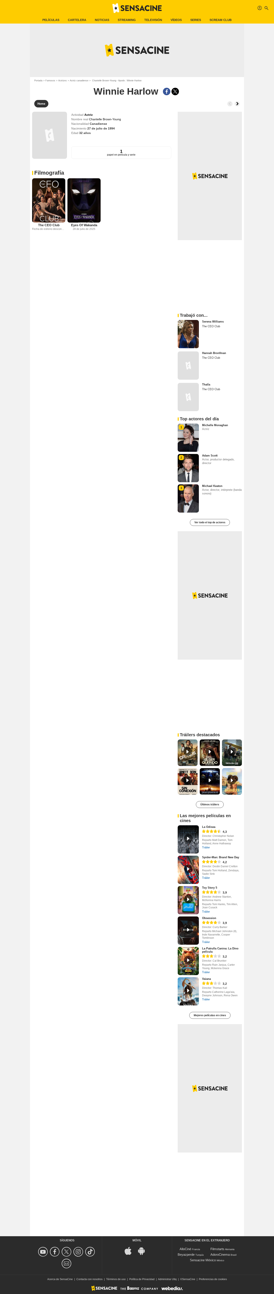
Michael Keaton (212, 486)
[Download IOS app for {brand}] (130, 1250)
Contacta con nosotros (89, 1279)
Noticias (102, 20)
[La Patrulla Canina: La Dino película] (188, 961)
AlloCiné (185, 1249)
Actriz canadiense (79, 80)
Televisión (153, 20)
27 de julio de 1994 (101, 128)
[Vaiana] (188, 991)
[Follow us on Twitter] (67, 1252)
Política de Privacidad (142, 1279)
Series (195, 20)
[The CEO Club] (48, 200)
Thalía (206, 384)
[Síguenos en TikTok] (90, 1252)
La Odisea (208, 826)
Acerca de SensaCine (60, 1279)
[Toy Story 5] (188, 900)
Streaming (127, 20)
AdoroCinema (220, 1254)
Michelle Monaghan (215, 425)
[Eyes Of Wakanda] (84, 200)
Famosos (50, 80)
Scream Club (221, 20)
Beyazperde (186, 1254)
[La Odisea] (188, 839)
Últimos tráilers (209, 804)
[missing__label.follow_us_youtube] (43, 1252)
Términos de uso (116, 1279)
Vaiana (206, 978)
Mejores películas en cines (210, 1015)
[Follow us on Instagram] (78, 1252)
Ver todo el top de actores (209, 522)
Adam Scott (209, 455)
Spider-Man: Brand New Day (220, 857)
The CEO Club (49, 225)
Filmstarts (217, 1249)
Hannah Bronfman (214, 353)
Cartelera (77, 20)
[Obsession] (188, 930)
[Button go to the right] (237, 103)
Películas (50, 20)
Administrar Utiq (167, 1279)
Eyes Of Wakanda (84, 225)
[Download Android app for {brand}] (143, 1250)
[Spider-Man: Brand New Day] (188, 870)
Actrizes (62, 80)
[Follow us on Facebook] (55, 1252)
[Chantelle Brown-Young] (49, 135)
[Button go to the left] (229, 103)
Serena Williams (213, 321)
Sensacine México (203, 1260)
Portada (38, 80)
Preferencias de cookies (213, 1279)
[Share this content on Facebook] (166, 91)
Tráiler (206, 847)
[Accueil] (137, 8)
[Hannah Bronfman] (188, 365)
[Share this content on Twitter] (175, 91)
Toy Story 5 (209, 887)
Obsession (209, 918)
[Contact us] (67, 1263)
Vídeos (176, 20)
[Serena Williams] (188, 334)
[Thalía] (188, 397)
